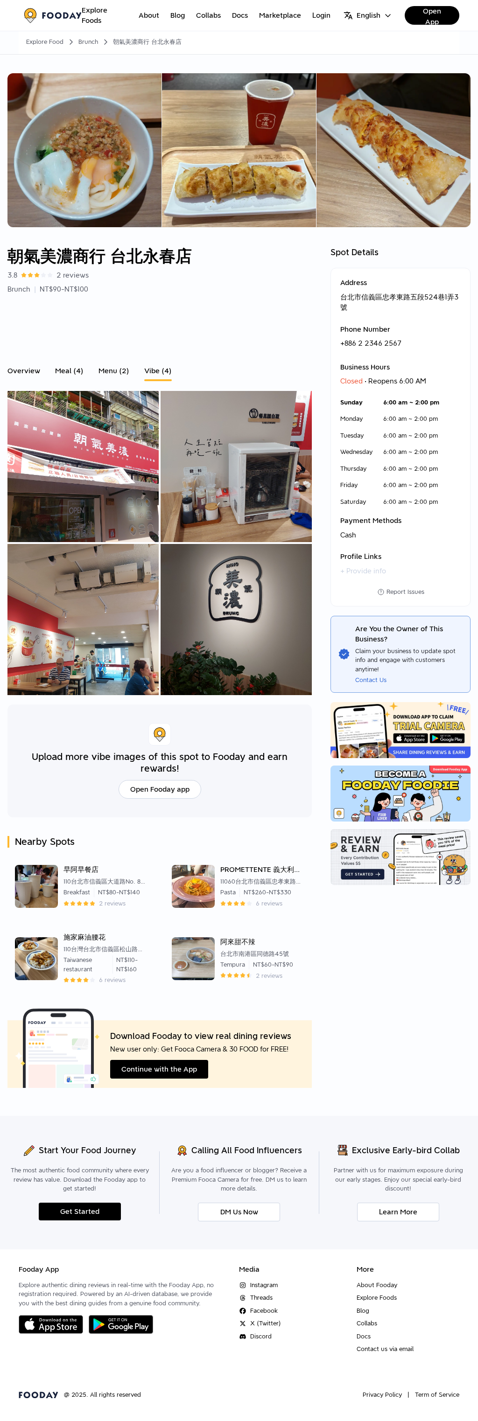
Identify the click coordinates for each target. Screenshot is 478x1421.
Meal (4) (69, 371)
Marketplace (280, 15)
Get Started (79, 1211)
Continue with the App (159, 1069)
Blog (177, 15)
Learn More (398, 1212)
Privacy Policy (382, 1394)
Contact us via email (385, 1348)
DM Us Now (239, 1212)
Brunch (88, 41)
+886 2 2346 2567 (370, 343)
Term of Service (437, 1394)
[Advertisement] (159, 327)
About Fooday (377, 1285)
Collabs (208, 15)
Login (321, 15)
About (149, 15)
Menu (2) (113, 371)
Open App (432, 16)
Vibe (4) (158, 371)
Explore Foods (94, 15)
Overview (23, 371)
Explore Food (44, 41)
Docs (240, 15)
